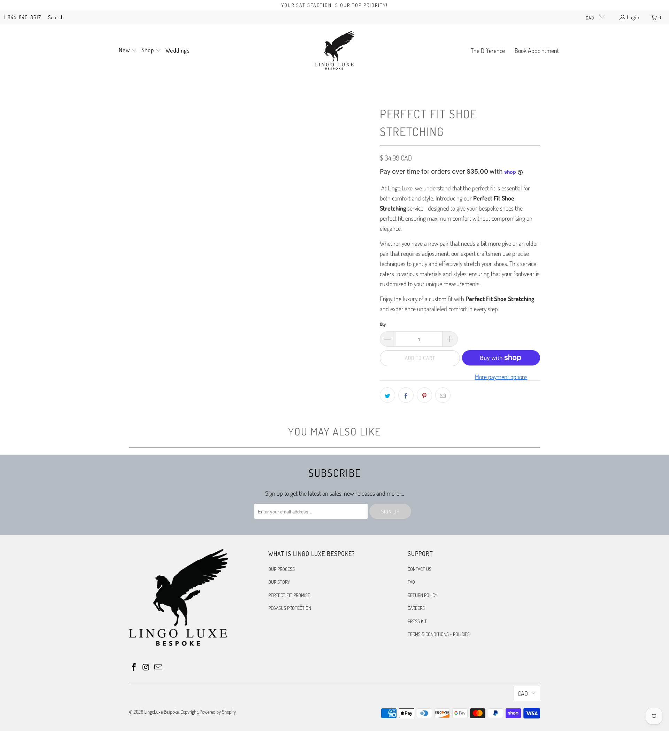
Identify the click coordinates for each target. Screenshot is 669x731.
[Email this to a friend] (443, 395)
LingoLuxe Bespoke (161, 712)
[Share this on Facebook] (406, 395)
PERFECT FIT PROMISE (289, 595)
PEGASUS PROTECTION (289, 608)
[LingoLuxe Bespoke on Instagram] (146, 667)
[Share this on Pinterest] (424, 395)
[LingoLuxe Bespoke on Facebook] (134, 667)
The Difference (488, 50)
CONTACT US (419, 569)
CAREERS (416, 608)
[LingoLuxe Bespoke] (334, 51)
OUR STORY (279, 582)
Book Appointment (537, 50)
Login (633, 17)
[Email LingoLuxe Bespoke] (158, 667)
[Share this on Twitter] (387, 395)
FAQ (411, 582)
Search (56, 17)
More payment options (501, 376)
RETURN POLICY (422, 595)
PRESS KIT (417, 621)
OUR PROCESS (281, 569)
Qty (383, 324)
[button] (128, 51)
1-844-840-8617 (22, 17)
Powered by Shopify (218, 712)
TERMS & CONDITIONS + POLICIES (439, 634)
